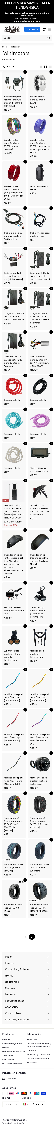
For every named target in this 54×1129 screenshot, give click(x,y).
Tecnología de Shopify (13, 1123)
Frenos (5, 1047)
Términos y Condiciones (39, 1054)
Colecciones (17, 47)
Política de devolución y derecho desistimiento (39, 1045)
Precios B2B (32, 29)
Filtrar (10, 66)
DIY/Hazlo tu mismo (12, 1063)
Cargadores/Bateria (12, 1043)
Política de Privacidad (38, 1058)
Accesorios (7, 1055)
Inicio (4, 47)
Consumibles (9, 1059)
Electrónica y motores (13, 1051)
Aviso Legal (32, 1039)
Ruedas (6, 1039)
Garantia (31, 1050)
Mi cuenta (32, 1062)
